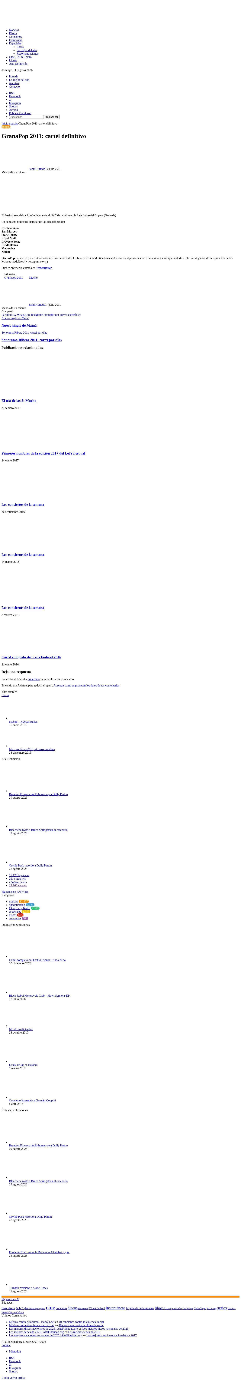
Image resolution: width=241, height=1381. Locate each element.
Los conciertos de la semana (23, 504)
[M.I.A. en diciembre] (29, 1025)
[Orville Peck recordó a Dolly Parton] (29, 862)
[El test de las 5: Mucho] (38, 393)
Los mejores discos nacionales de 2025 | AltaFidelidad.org (43, 1328)
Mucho (33, 277)
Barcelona (8, 1308)
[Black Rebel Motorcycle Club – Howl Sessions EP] (23, 992)
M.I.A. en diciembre (21, 1029)
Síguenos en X (10, 1299)
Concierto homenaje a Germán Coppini (32, 1100)
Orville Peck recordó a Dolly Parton (30, 865)
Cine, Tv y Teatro (19, 908)
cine (50, 1307)
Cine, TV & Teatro (20, 57)
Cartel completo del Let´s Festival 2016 (31, 657)
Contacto (14, 86)
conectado (34, 679)
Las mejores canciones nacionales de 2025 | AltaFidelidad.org (45, 1335)
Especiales (15, 43)
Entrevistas (15, 40)
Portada (13, 76)
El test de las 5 (97, 1308)
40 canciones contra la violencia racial (81, 1321)
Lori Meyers (187, 1308)
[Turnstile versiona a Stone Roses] (29, 1284)
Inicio (5, 123)
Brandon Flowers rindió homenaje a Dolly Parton (38, 794)
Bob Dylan (22, 1308)
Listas (20, 46)
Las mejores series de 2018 (84, 1332)
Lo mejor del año (27, 50)
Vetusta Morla (16, 1312)
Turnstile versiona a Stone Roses (28, 1287)
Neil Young (212, 1308)
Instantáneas (115, 1308)
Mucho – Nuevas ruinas (23, 721)
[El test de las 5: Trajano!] (29, 1061)
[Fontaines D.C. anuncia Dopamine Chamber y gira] (29, 1248)
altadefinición (17, 904)
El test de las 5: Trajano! (23, 1064)
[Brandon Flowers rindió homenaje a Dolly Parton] (29, 790)
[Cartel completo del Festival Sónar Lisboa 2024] (29, 956)
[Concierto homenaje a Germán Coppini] (25, 1097)
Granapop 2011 (13, 277)
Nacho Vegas (200, 1308)
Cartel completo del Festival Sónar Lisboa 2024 (37, 960)
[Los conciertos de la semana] (38, 497)
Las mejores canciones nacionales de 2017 (111, 1335)
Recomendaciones (27, 53)
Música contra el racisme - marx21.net (31, 1325)
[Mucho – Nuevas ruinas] (29, 718)
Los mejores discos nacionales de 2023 (105, 1328)
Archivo (14, 83)
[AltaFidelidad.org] (48, 23)
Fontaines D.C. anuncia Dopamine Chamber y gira (39, 1252)
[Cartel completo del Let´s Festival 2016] (38, 650)
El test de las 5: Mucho (19, 401)
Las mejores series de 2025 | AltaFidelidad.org (36, 1332)
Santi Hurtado (37, 168)
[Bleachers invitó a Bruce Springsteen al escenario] (29, 826)
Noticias (14, 30)
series (222, 1307)
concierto (61, 1308)
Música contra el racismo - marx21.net (31, 1321)
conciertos (15, 918)
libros (159, 1308)
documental (83, 1308)
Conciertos (15, 36)
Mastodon (15, 1351)
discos (12, 915)
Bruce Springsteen (37, 1308)
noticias (13, 123)
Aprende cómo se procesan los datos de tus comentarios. (86, 685)
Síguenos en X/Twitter (15, 891)
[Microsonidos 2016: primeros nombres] (29, 745)
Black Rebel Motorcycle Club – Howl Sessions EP (39, 995)
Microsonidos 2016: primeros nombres (32, 749)
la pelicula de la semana (140, 1308)
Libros (13, 60)
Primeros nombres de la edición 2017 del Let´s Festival (43, 453)
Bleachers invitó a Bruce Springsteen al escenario (38, 829)
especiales (15, 911)
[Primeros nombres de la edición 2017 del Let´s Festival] (38, 446)
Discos (13, 33)
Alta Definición (18, 63)
